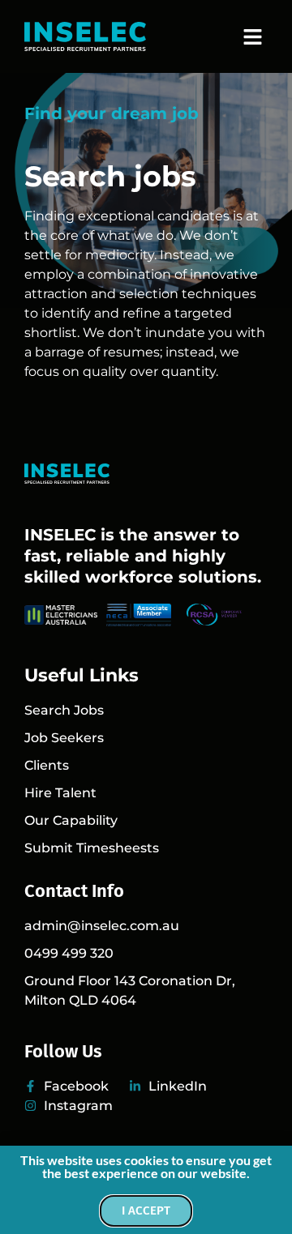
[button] (253, 36)
